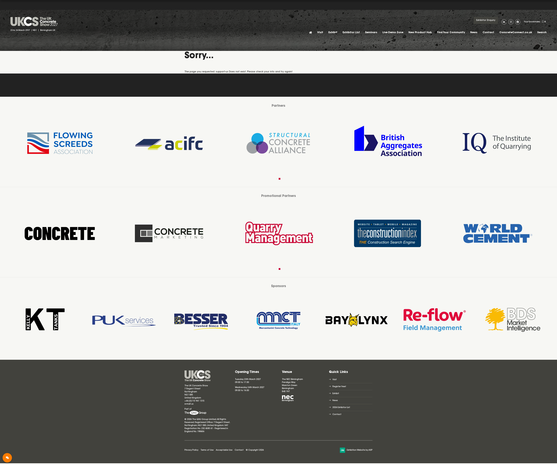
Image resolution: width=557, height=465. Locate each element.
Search (542, 32)
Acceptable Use (224, 450)
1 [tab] (277, 179)
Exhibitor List (351, 32)
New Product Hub (420, 32)
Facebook (517, 22)
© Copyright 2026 (255, 450)
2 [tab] (279, 269)
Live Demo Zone (393, 32)
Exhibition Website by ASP (359, 450)
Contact (488, 32)
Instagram (510, 22)
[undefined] (195, 414)
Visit (320, 32)
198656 (200, 432)
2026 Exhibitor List (341, 408)
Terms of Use (207, 450)
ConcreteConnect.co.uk (515, 32)
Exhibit (332, 32)
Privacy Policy (191, 450)
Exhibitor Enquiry (485, 20)
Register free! (339, 387)
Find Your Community (451, 32)
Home (310, 33)
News (473, 32)
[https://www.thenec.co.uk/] (288, 401)
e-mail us (189, 404)
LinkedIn (504, 22)
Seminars (371, 32)
